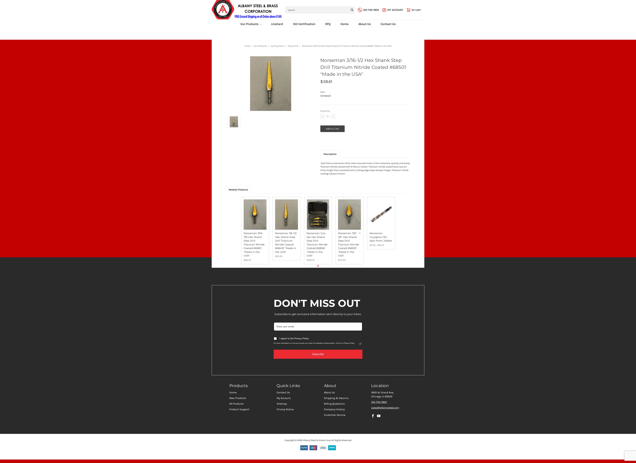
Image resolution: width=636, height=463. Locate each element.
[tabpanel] (255, 230)
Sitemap (282, 403)
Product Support (239, 409)
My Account (284, 398)
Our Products (249, 24)
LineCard (277, 24)
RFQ (328, 24)
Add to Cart (255, 217)
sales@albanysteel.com (385, 407)
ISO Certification (304, 24)
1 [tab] (318, 266)
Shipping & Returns (336, 398)
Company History (334, 409)
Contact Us (388, 24)
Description (330, 154)
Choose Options (381, 217)
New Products (237, 398)
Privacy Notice (285, 409)
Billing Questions (334, 403)
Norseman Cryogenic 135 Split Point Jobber (381, 237)
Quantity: (325, 111)
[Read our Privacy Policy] (360, 344)
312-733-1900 (379, 402)
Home (344, 24)
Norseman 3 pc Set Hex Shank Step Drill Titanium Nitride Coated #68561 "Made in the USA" (317, 244)
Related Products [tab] (238, 189)
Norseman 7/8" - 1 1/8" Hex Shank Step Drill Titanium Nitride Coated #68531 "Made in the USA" (349, 244)
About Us (364, 24)
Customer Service (334, 415)
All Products (236, 403)
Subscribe (318, 354)
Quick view (255, 211)
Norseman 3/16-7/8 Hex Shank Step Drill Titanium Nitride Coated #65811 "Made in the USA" (254, 244)
